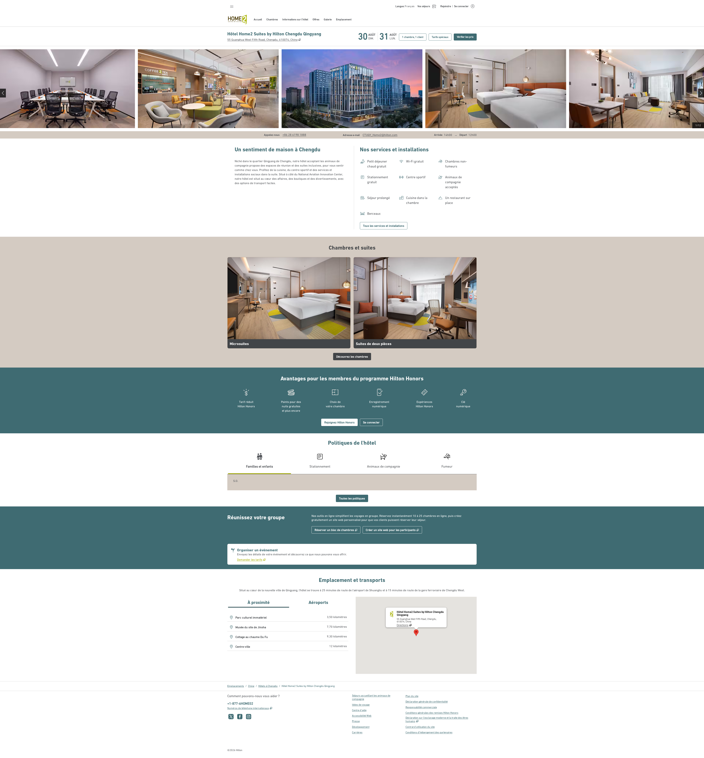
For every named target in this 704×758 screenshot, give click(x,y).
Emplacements (235, 686)
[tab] (259, 462)
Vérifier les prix (467, 36)
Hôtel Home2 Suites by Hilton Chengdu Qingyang (308, 686)
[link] (294, 135)
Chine (251, 686)
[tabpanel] (352, 482)
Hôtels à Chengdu (268, 686)
